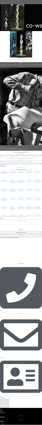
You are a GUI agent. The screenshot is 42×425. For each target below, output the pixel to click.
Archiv (21, 235)
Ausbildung (21, 66)
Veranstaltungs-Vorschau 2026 (21, 232)
